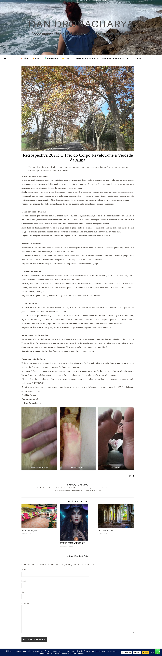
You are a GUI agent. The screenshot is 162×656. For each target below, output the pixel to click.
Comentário (25, 603)
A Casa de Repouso (29, 530)
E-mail (23, 581)
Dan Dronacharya (77, 485)
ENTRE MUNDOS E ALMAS (87, 58)
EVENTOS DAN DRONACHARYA (114, 58)
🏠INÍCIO (24, 58)
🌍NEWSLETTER (51, 58)
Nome (23, 570)
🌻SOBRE (36, 58)
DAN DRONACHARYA (81, 24)
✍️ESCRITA (67, 58)
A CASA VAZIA (105, 530)
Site (22, 592)
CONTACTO (137, 58)
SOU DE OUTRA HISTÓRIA (72, 543)
